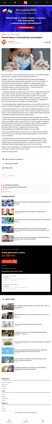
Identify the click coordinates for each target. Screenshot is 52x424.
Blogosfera (4, 388)
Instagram (4, 410)
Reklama (3, 394)
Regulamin (4, 265)
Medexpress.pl (5, 34)
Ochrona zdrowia (14, 34)
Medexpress (11, 41)
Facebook (4, 408)
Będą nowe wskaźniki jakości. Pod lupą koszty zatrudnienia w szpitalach (32, 342)
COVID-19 (4, 175)
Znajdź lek (4, 386)
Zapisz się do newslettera (11, 163)
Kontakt (3, 400)
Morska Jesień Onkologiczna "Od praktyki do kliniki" (15, 187)
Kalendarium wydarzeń (7, 382)
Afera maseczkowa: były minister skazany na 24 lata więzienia (30, 211)
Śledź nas (5, 403)
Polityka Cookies (5, 398)
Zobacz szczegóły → (7, 191)
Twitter (3, 406)
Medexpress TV (5, 384)
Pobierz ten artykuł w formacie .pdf (14, 159)
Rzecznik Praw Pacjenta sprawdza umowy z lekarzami (28, 324)
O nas (3, 391)
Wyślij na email (8, 168)
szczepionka (10, 175)
